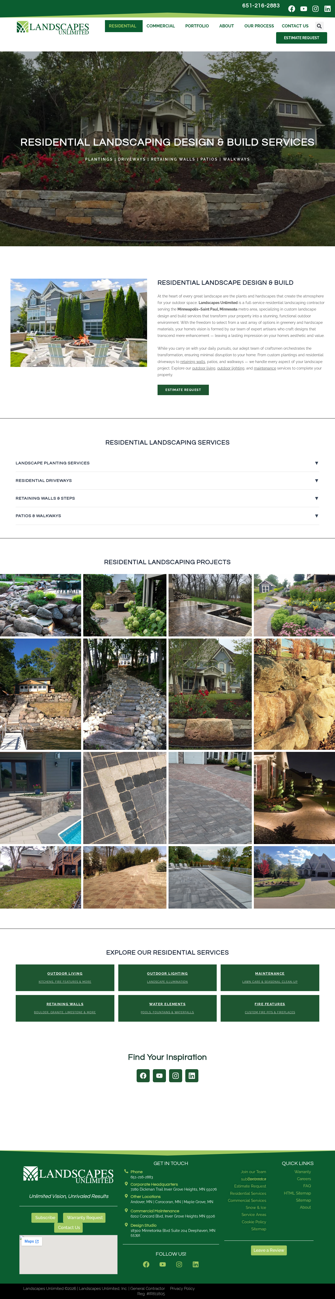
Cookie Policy (254, 1222)
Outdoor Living (65, 977)
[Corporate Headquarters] (126, 1184)
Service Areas (254, 1214)
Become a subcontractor (253, 1179)
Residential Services (248, 1193)
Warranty (302, 1171)
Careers (304, 1179)
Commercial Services (247, 1200)
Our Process (271, 26)
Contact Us (307, 26)
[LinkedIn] (191, 1075)
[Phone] (126, 1171)
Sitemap (258, 1229)
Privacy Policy (182, 1288)
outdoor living (203, 368)
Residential (125, 26)
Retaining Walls (65, 1008)
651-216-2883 (261, 5)
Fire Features (270, 1008)
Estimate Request (183, 390)
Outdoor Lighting (167, 977)
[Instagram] (175, 1075)
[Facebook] (143, 1075)
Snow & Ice (256, 1207)
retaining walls (192, 362)
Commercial (166, 26)
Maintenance (270, 977)
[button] (268, 37)
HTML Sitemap (297, 1193)
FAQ (307, 1186)
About (236, 26)
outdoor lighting (230, 368)
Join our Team (253, 1171)
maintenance (265, 368)
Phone (137, 1172)
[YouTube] (159, 1075)
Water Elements (167, 1008)
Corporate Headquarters (154, 1184)
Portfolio (204, 26)
